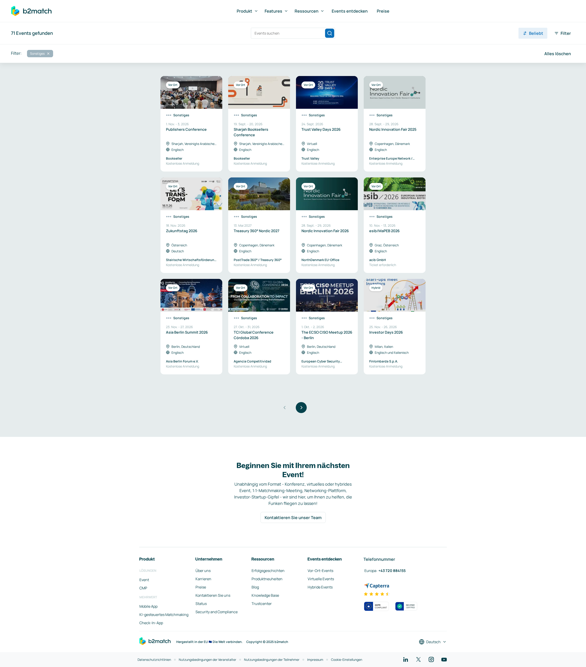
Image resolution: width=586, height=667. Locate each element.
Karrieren (203, 578)
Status (201, 603)
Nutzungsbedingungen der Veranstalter (207, 659)
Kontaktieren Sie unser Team (293, 517)
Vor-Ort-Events (320, 570)
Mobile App (148, 606)
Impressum (315, 659)
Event (144, 579)
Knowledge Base (265, 595)
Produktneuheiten (267, 578)
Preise (383, 11)
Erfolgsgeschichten (268, 570)
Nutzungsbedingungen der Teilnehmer (271, 659)
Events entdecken (350, 11)
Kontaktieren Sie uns (212, 595)
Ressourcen (306, 11)
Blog (255, 587)
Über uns (203, 570)
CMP (143, 588)
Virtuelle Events (321, 578)
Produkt (244, 11)
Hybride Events (320, 587)
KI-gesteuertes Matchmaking (163, 614)
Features (273, 11)
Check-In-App (151, 622)
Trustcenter (262, 603)
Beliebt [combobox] (536, 33)
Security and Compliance (216, 611)
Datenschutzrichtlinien (154, 659)
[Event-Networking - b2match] (31, 11)
